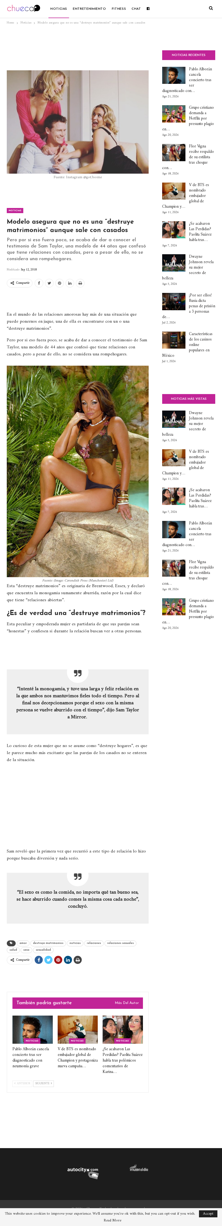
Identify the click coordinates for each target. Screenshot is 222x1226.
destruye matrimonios (48, 943)
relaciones (94, 943)
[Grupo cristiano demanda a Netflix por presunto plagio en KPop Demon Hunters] (173, 114)
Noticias (58, 9)
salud (13, 950)
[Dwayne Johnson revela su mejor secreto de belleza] (173, 263)
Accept (208, 1213)
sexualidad (43, 950)
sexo (26, 950)
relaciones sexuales (120, 943)
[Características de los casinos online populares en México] (173, 340)
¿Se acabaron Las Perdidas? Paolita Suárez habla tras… (200, 232)
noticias (75, 943)
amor (23, 943)
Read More (112, 1220)
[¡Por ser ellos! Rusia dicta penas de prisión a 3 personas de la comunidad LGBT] (173, 301)
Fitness (119, 9)
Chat (136, 9)
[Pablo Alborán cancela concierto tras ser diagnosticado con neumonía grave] (32, 1030)
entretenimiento (89, 9)
